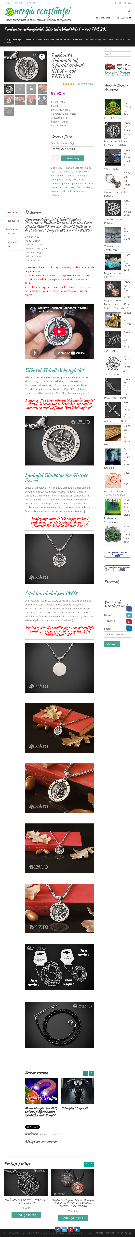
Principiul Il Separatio (38, 1108)
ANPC (33, 1233)
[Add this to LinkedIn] (77, 1229)
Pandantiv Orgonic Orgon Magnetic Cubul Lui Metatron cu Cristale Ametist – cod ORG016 (25, 1203)
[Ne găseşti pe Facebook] (115, 3)
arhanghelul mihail (60, 179)
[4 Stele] (34, 1133)
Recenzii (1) (12, 220)
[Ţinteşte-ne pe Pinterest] (125, 3)
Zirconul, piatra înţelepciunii (127, 534)
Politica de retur (11, 244)
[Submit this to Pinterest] (70, 1229)
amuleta (71, 175)
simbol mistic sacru (77, 191)
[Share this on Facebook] (58, 1229)
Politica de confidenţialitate (68, 1233)
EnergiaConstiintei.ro (19, 1233)
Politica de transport (11, 231)
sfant (88, 187)
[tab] (13, 212)
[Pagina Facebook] (129, 609)
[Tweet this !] (64, 1229)
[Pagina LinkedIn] (129, 628)
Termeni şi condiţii (46, 1233)
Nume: (108, 615)
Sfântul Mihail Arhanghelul (54, 370)
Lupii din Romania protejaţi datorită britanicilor (77, 1110)
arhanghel (82, 175)
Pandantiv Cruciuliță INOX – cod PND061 (73, 1201)
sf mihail (80, 187)
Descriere (11, 212)
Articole (19, 3)
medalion (56, 183)
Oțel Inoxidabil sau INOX (51, 593)
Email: (107, 628)
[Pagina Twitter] (129, 615)
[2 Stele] (28, 1133)
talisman (55, 195)
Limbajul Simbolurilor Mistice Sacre (56, 477)
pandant (66, 183)
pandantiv (77, 183)
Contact (32, 3)
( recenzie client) (85, 83)
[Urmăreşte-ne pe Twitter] (120, 3)
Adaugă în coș (72, 158)
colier (74, 179)
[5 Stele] (36, 1133)
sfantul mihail (58, 191)
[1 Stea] (26, 1133)
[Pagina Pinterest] (129, 621)
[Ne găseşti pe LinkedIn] (129, 3)
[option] (41, 1094)
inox (81, 179)
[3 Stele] (31, 1133)
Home (9, 3)
